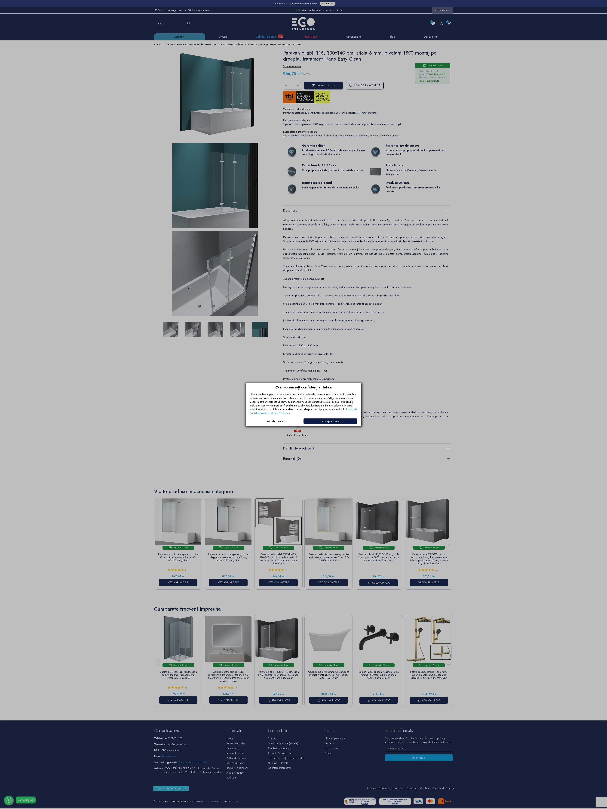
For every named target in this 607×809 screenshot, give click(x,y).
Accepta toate (330, 421)
